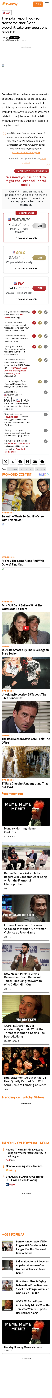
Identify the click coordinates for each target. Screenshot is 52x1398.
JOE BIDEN (40, 469)
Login (38, 4)
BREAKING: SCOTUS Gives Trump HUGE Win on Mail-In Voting (25, 1179)
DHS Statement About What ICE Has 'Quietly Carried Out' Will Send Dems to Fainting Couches (25, 1081)
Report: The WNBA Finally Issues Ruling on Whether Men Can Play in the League (26, 1153)
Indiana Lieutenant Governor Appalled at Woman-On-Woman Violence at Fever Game (25, 929)
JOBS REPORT (26, 469)
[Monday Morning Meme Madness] (26, 811)
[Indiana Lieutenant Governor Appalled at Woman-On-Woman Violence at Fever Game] (26, 908)
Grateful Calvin (11, 1041)
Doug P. (5, 38)
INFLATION (13, 469)
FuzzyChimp (9, 837)
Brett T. (7, 889)
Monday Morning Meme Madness (24, 1166)
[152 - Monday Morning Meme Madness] (26, 1331)
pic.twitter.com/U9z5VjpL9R (26, 152)
